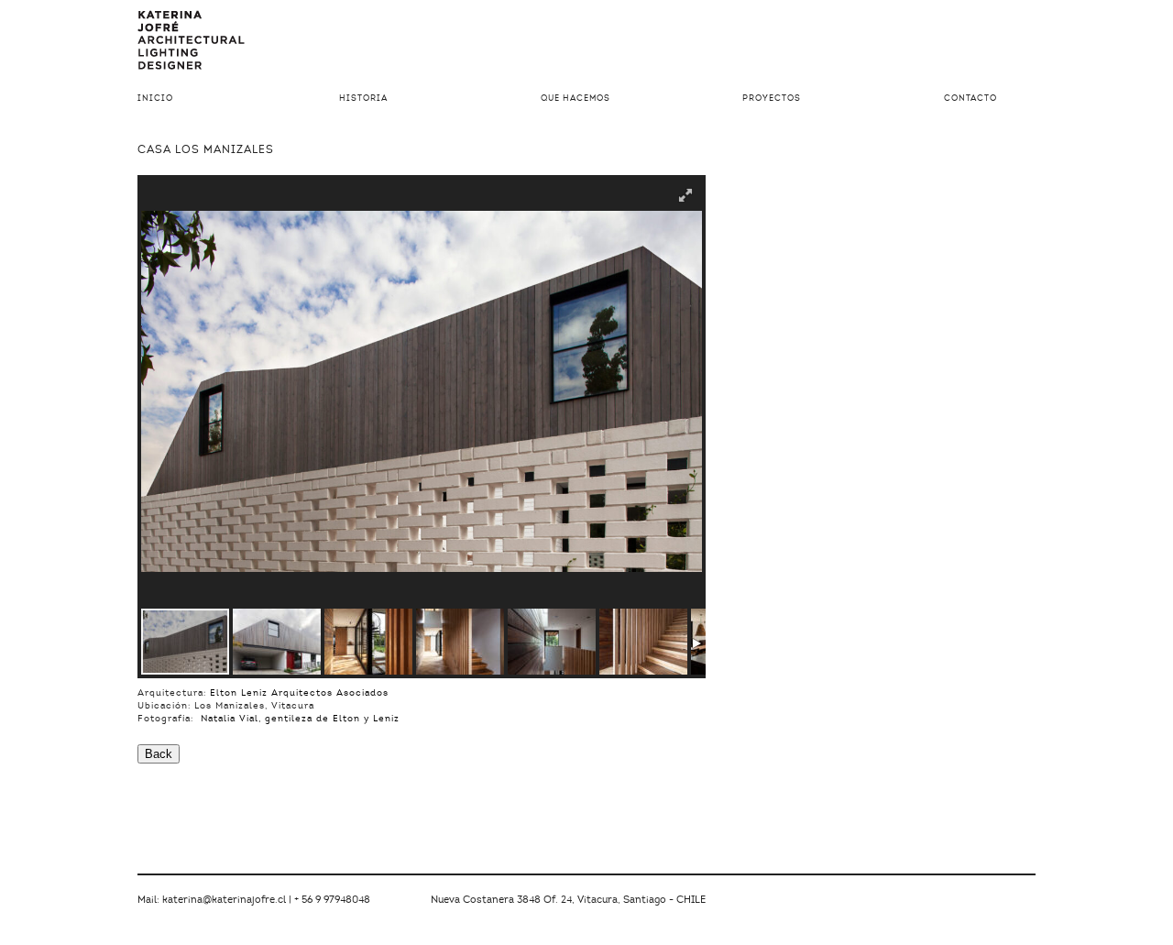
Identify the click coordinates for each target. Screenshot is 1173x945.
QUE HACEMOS (575, 98)
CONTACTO (970, 98)
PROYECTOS (771, 98)
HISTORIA (363, 98)
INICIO (155, 98)
